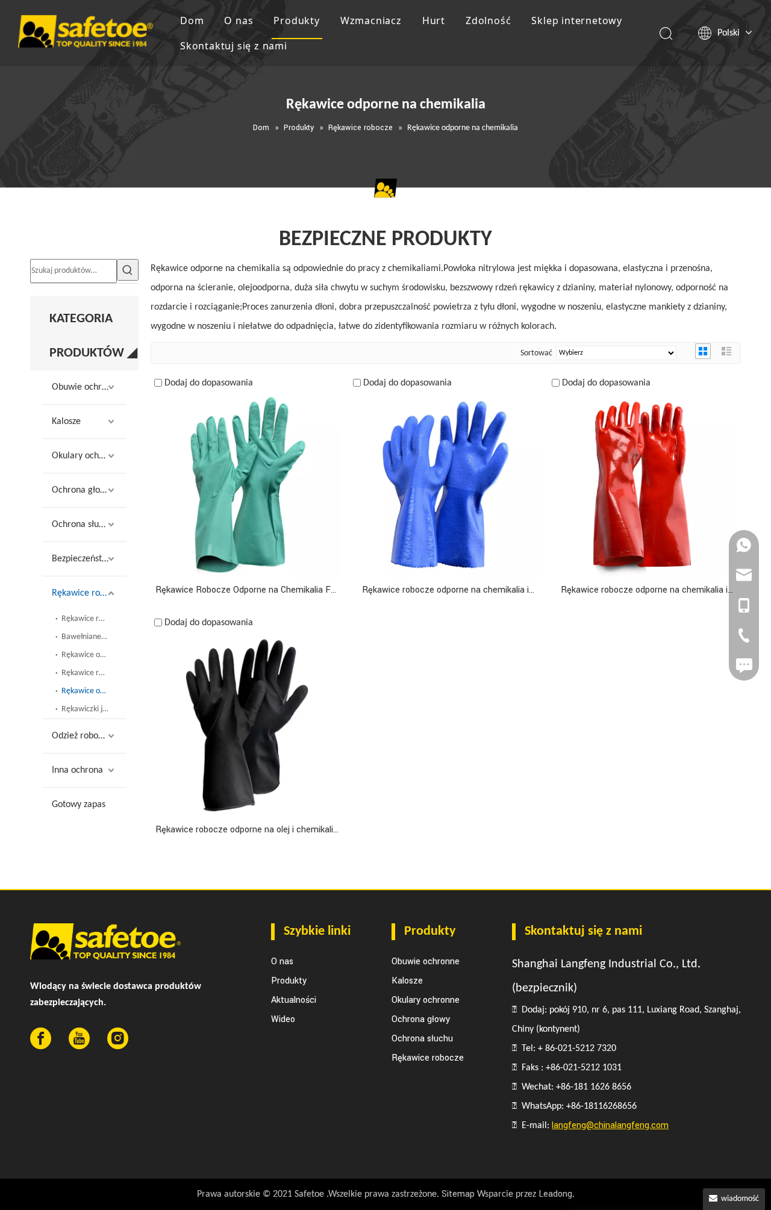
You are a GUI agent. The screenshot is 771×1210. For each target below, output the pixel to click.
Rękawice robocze (87, 593)
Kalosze (66, 421)
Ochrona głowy (81, 490)
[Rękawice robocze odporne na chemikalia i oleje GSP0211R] (644, 485)
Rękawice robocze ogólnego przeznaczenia (93, 618)
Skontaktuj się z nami (233, 45)
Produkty (296, 20)
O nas (238, 20)
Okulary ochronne (87, 456)
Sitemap (458, 1194)
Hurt (433, 20)
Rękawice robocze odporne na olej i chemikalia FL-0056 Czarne (246, 830)
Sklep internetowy (576, 20)
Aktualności (293, 1000)
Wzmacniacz (371, 20)
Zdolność (488, 20)
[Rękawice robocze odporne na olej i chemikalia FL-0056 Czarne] (247, 725)
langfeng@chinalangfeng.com (610, 1125)
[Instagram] (117, 1038)
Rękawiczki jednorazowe (93, 709)
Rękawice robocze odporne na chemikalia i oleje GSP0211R (644, 590)
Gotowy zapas (78, 804)
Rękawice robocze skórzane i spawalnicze (93, 673)
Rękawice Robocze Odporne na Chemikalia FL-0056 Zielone (247, 590)
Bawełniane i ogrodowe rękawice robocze (93, 636)
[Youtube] (79, 1038)
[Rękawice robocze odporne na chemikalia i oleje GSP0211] (445, 485)
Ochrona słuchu (82, 524)
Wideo (283, 1019)
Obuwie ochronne (86, 387)
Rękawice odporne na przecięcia (93, 655)
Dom (192, 20)
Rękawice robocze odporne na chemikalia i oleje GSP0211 (445, 590)
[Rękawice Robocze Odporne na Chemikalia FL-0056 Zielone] (247, 485)
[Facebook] (40, 1038)
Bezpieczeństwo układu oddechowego (89, 559)
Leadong (555, 1194)
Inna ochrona (77, 770)
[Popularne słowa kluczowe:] (128, 270)
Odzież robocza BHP (89, 736)
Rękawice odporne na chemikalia (93, 691)
